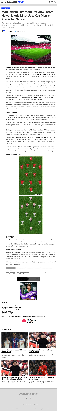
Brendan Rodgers (20, 268)
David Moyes (30, 268)
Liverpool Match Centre (23, 272)
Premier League (41, 74)
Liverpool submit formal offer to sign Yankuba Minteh (41, 351)
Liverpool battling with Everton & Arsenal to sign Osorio (42, 378)
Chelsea (35, 97)
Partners (36, 405)
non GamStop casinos (7, 311)
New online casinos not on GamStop (11, 310)
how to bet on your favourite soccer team (23, 316)
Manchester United (12, 67)
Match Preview (10, 270)
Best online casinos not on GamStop (11, 307)
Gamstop (3, 308)
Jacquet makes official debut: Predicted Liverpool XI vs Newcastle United (14, 378)
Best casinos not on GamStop (9, 306)
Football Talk (10, 31)
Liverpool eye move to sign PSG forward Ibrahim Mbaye (14, 351)
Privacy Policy (29, 405)
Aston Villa (50, 97)
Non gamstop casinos (7, 312)
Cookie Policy (22, 405)
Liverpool (29, 67)
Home (7, 272)
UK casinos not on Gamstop (8, 314)
